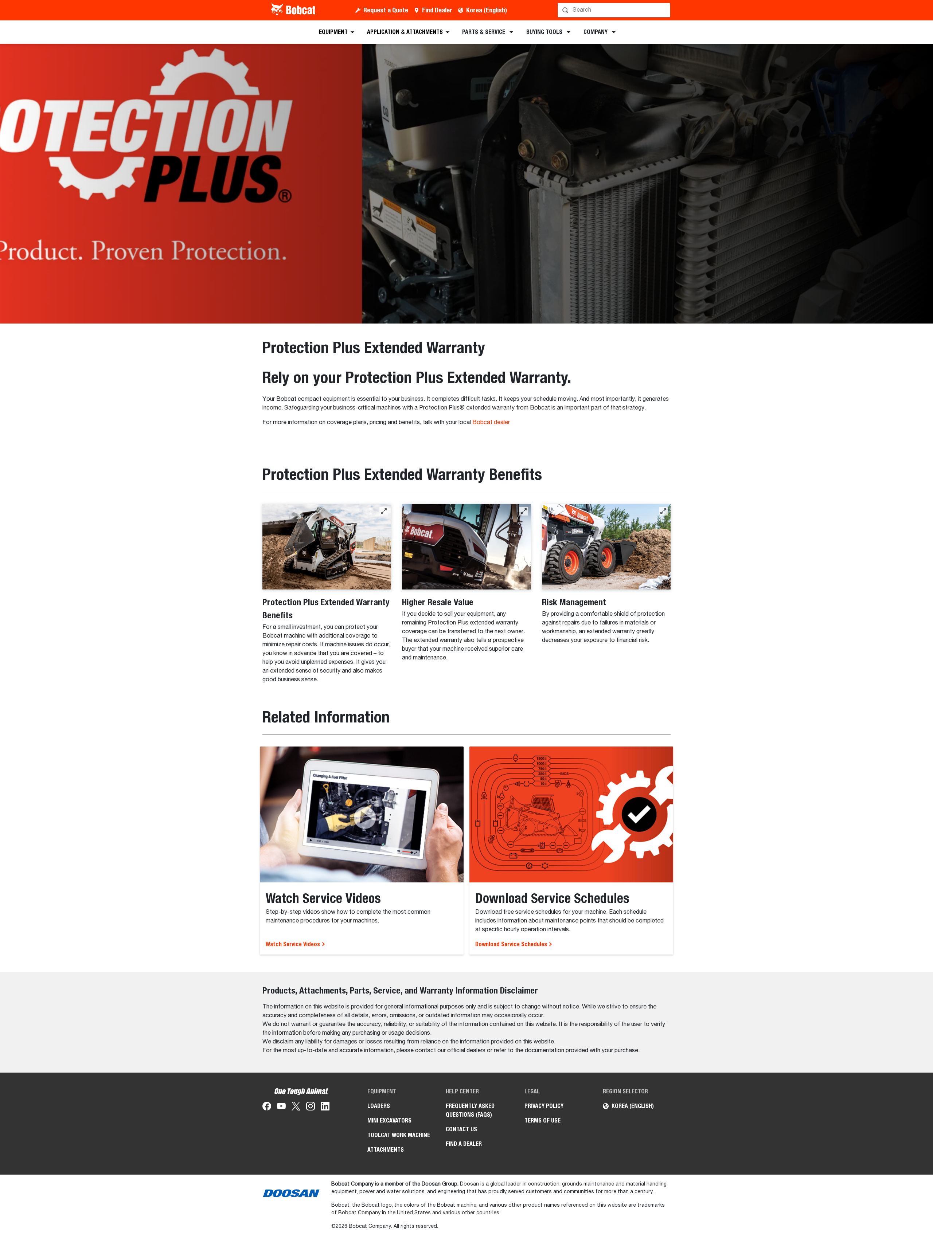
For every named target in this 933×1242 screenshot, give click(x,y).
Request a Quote (385, 10)
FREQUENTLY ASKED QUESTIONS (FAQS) (470, 1110)
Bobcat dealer (491, 423)
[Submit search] (664, 10)
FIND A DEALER (464, 1143)
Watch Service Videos (293, 944)
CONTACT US (461, 1129)
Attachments (385, 1149)
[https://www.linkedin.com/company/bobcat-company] (325, 1107)
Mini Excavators (389, 1120)
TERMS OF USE (542, 1120)
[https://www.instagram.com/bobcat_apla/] (310, 1107)
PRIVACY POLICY (543, 1105)
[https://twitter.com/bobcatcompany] (296, 1107)
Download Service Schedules (512, 944)
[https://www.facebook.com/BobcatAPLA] (266, 1107)
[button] (383, 511)
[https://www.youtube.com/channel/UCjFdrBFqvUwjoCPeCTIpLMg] (281, 1107)
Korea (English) (486, 10)
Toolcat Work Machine (398, 1135)
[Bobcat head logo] (294, 10)
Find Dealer (437, 10)
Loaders (378, 1105)
